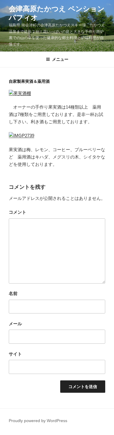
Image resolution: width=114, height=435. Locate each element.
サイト (15, 353)
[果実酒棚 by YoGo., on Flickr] (20, 93)
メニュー (60, 59)
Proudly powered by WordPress (38, 420)
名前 (13, 293)
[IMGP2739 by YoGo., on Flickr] (21, 135)
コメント (17, 212)
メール (15, 323)
